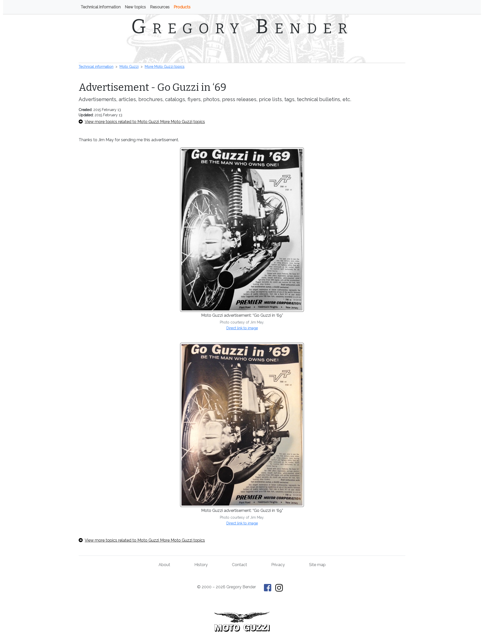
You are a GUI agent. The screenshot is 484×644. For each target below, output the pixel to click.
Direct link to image (242, 328)
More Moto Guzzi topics (165, 67)
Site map (317, 564)
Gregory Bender (242, 26)
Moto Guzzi (129, 67)
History (201, 564)
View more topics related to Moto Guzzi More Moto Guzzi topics (145, 121)
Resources (160, 7)
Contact (239, 564)
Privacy (278, 564)
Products (182, 7)
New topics (135, 7)
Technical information (101, 7)
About (164, 564)
